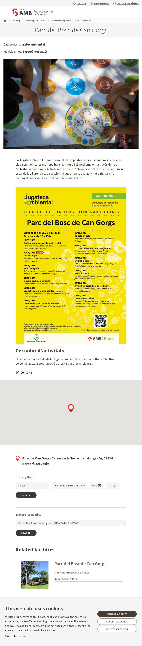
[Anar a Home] (4, 20)
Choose (99, 485)
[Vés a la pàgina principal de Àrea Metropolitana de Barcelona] (32, 12)
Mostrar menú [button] (5, 9)
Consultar (26, 372)
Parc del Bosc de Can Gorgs (80, 563)
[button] (79, 2)
